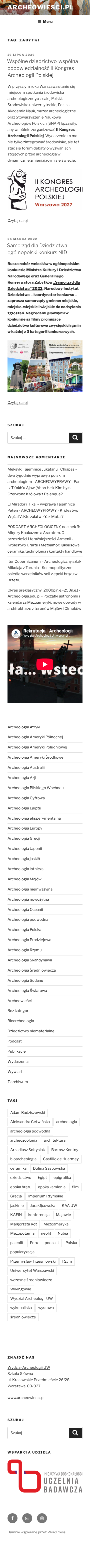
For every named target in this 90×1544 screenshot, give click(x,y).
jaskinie (17, 1205)
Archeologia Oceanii (25, 909)
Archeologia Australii (26, 767)
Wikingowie (20, 1289)
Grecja (16, 1196)
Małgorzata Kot (23, 1224)
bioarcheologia (23, 1159)
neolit (46, 1233)
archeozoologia (23, 1140)
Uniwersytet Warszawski (32, 1270)
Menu (47, 21)
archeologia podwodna (30, 1131)
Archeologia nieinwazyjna (30, 889)
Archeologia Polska (24, 929)
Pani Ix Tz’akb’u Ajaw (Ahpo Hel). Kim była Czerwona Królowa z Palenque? (45, 487)
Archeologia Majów (25, 879)
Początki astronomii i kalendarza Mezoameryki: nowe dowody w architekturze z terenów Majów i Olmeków (44, 602)
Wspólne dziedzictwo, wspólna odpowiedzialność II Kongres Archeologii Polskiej (42, 68)
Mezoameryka (56, 1224)
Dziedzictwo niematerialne (31, 1031)
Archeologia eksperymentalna (34, 818)
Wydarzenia (18, 1061)
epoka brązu (21, 1187)
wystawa (46, 1308)
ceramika (18, 1168)
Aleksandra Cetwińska (30, 1122)
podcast (52, 1243)
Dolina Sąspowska (49, 1168)
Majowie (63, 1215)
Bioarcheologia (21, 1021)
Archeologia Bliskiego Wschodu (36, 788)
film (75, 1187)
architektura (55, 1140)
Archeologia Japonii (25, 848)
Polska (71, 1243)
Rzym (67, 1261)
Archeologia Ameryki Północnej (35, 737)
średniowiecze (23, 1317)
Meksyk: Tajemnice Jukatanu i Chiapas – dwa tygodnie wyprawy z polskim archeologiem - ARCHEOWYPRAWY (42, 475)
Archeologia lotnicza (26, 869)
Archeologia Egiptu (24, 808)
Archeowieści (20, 1001)
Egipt (42, 1177)
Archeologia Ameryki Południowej (37, 747)
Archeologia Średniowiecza (32, 970)
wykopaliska (21, 1308)
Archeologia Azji (22, 777)
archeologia (66, 1122)
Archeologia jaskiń (24, 859)
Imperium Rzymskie (45, 1196)
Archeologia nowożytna (28, 899)
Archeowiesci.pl (41, 7)
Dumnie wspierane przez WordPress (37, 1532)
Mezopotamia (22, 1233)
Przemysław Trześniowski (33, 1261)
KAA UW (69, 1205)
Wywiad (15, 1071)
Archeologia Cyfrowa (26, 798)
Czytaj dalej (18, 220)
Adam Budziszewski (27, 1112)
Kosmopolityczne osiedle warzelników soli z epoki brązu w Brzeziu (43, 573)
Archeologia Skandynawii (30, 960)
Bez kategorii (19, 1011)
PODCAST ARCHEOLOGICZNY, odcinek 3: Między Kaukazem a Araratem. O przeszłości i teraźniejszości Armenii (44, 533)
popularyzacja (22, 1252)
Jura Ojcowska (42, 1205)
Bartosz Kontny (64, 1150)
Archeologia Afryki (24, 727)
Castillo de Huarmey (61, 1159)
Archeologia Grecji (24, 838)
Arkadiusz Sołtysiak (27, 1150)
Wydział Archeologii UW (31, 1298)
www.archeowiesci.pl (26, 1398)
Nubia (63, 1233)
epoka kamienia (52, 1187)
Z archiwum (18, 1082)
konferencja (39, 1215)
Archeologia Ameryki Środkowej (36, 757)
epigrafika (62, 1177)
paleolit (17, 1243)
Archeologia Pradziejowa (29, 940)
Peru (34, 1243)
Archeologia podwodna (28, 919)
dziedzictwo (20, 1177)
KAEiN (16, 1215)
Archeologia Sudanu (25, 980)
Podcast (15, 1041)
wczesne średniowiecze (31, 1280)
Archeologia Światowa (27, 990)
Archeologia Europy (25, 828)
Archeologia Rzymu (25, 950)
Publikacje (17, 1051)
